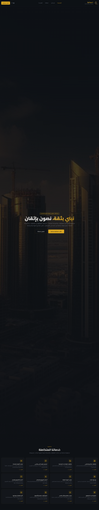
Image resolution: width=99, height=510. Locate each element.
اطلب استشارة (5, 3)
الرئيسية (59, 3)
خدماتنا (46, 3)
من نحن (53, 3)
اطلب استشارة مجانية (56, 231)
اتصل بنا (40, 3)
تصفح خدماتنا (41, 231)
